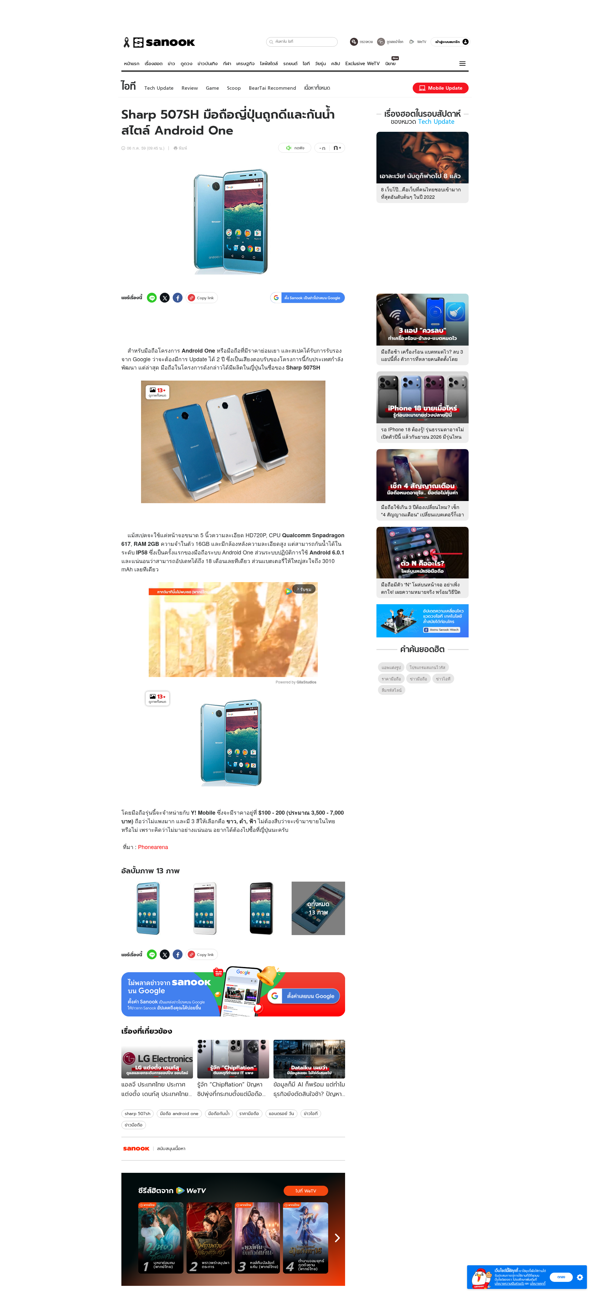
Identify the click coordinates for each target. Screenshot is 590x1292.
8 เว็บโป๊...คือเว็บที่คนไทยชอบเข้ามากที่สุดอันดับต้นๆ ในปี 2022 (421, 193)
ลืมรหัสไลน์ (392, 690)
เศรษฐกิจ (245, 63)
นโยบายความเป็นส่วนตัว (509, 1283)
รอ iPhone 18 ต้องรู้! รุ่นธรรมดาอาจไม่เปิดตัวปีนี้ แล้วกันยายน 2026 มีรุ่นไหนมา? (422, 437)
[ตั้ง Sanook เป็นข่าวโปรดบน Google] (233, 991)
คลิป (335, 63)
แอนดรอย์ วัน (281, 1113)
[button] (271, 41)
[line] (152, 298)
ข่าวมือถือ (134, 1125)
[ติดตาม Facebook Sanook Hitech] (422, 620)
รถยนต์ (290, 63)
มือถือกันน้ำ (219, 1113)
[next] (337, 1238)
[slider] (207, 669)
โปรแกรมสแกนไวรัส (427, 667)
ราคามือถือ (249, 1113)
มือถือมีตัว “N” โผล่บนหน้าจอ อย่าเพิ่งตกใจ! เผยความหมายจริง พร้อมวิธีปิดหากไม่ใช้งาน (420, 592)
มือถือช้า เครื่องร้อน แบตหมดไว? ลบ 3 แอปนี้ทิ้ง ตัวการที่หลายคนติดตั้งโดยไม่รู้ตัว (422, 359)
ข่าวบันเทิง (208, 63)
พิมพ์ (183, 148)
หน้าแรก (132, 63)
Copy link (205, 297)
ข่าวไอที (311, 1113)
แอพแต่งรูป (391, 667)
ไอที (306, 63)
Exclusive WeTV (362, 63)
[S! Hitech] (136, 1148)
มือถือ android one (179, 1113)
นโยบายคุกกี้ (537, 1283)
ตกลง (561, 1277)
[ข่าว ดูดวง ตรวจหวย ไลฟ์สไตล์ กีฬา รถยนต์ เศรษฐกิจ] (158, 42)
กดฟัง (299, 148)
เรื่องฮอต (154, 63)
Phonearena (153, 847)
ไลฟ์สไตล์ (269, 63)
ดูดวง (186, 63)
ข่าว (171, 63)
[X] (165, 298)
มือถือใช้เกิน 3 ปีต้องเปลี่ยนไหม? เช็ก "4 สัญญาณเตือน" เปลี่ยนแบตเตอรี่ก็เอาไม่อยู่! (422, 514)
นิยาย (390, 63)
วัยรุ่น (320, 63)
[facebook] (178, 298)
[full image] (148, 908)
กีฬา (227, 63)
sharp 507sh (137, 1113)
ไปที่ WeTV (306, 1191)
